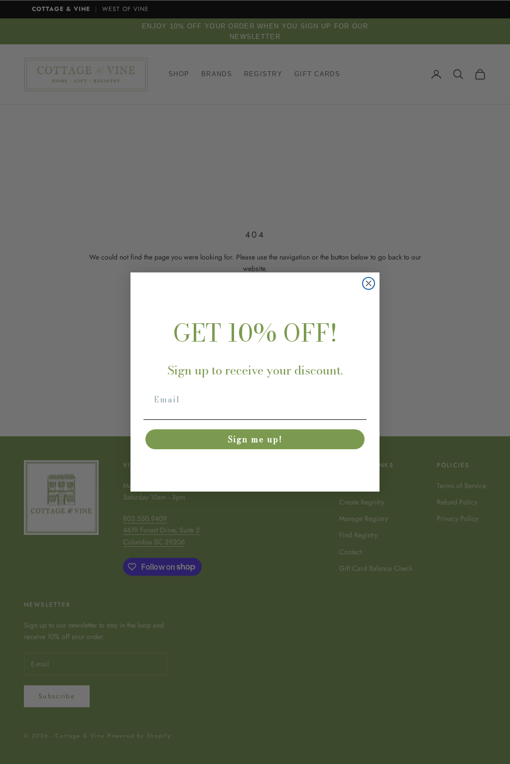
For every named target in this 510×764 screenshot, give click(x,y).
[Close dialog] (369, 283)
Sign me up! (255, 439)
